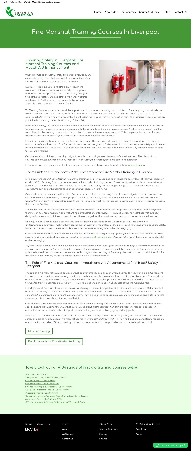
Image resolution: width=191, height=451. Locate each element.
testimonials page (102, 237)
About (65, 429)
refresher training (135, 165)
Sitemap (103, 434)
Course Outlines (149, 12)
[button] (170, 445)
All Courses (129, 12)
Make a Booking (39, 331)
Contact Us (180, 12)
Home (97, 12)
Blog (167, 12)
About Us (110, 12)
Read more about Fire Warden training (54, 341)
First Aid (103, 439)
